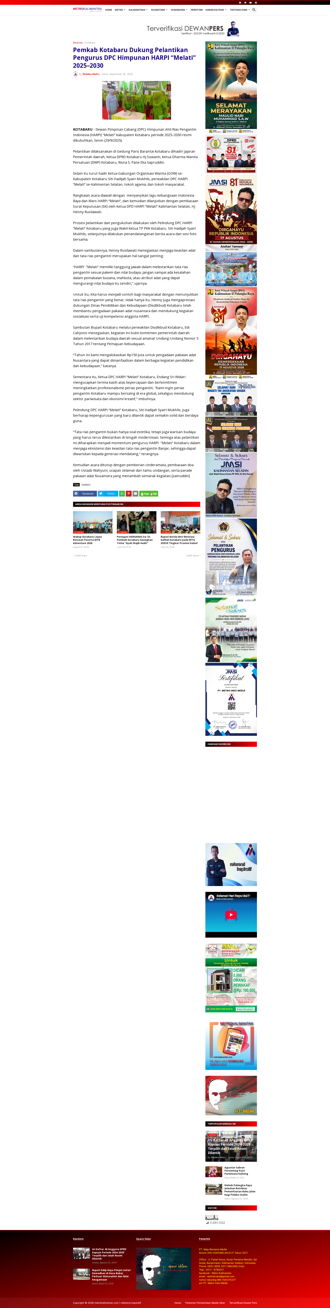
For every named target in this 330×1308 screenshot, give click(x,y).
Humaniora (178, 9)
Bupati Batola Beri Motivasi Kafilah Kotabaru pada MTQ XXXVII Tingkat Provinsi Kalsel (179, 540)
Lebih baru (81, 555)
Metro (119, 9)
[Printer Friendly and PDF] (148, 494)
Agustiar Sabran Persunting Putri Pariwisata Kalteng (236, 1170)
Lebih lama (192, 555)
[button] (254, 10)
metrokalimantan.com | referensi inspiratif (117, 1302)
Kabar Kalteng (215, 9)
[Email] (135, 494)
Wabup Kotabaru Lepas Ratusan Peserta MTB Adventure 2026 (87, 540)
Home (108, 9)
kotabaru (90, 42)
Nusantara (158, 9)
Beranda (77, 42)
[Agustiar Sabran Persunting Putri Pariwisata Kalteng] (213, 1171)
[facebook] (240, 2)
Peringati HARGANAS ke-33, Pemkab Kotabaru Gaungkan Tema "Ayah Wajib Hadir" (135, 540)
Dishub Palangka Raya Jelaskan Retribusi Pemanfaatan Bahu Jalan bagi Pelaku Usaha (239, 1190)
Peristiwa (197, 9)
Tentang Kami (238, 9)
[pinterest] (256, 2)
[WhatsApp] (122, 494)
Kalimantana (137, 9)
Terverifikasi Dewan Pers (243, 1302)
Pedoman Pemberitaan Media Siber (205, 1302)
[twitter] (245, 2)
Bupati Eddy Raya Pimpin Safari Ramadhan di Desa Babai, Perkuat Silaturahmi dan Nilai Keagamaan (111, 1275)
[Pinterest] (129, 494)
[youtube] (250, 2)
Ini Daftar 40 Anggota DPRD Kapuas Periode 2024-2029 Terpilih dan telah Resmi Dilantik (109, 1254)
